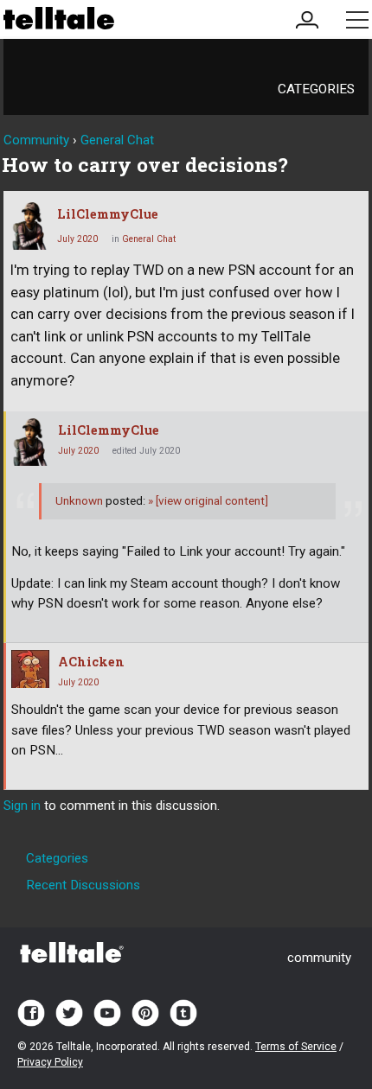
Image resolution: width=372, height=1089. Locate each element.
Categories (316, 89)
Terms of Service (296, 1047)
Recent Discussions (83, 885)
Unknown (79, 500)
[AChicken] (30, 669)
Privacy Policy (50, 1062)
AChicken (91, 661)
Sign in (22, 805)
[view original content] (208, 500)
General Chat (149, 239)
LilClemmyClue (107, 214)
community (319, 957)
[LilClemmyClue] (29, 226)
